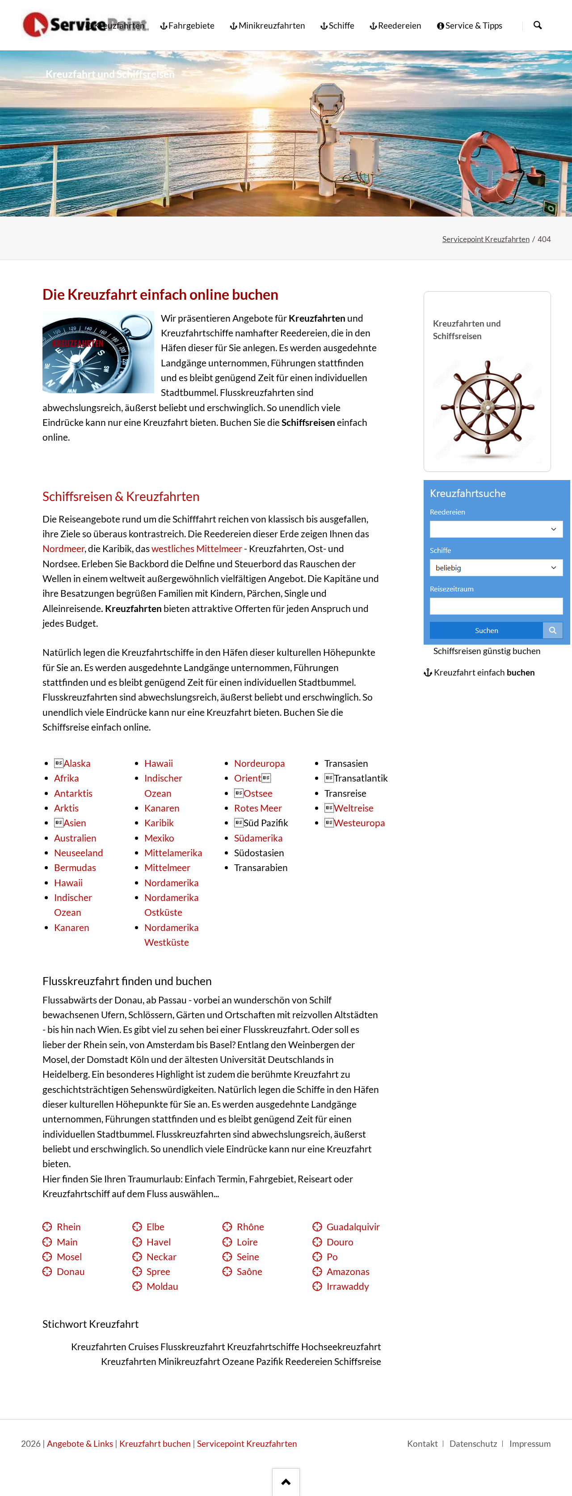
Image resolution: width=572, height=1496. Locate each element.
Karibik (159, 823)
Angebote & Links (80, 1444)
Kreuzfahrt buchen (155, 1444)
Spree (158, 1271)
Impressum (530, 1444)
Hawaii (68, 882)
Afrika (66, 778)
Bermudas (75, 867)
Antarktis (73, 793)
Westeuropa (359, 823)
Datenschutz (473, 1444)
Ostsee (258, 793)
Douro (340, 1242)
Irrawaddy (348, 1286)
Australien (75, 838)
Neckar (162, 1256)
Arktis (66, 808)
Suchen (538, 26)
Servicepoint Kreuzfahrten (486, 239)
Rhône (250, 1226)
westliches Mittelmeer (196, 548)
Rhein (69, 1226)
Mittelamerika (173, 852)
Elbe (155, 1226)
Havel (159, 1242)
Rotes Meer (258, 808)
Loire (247, 1242)
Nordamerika (171, 882)
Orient (247, 778)
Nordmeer (63, 548)
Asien (74, 823)
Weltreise (354, 808)
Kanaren (71, 927)
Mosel (69, 1256)
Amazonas (348, 1271)
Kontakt (422, 1444)
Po (332, 1256)
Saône (249, 1271)
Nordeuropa (259, 763)
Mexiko (159, 838)
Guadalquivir (353, 1226)
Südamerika (258, 838)
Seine (248, 1256)
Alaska (77, 763)
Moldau (162, 1286)
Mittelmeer (167, 867)
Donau (71, 1271)
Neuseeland (78, 852)
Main (67, 1242)
